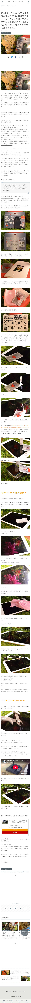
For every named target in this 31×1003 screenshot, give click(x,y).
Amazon (15, 829)
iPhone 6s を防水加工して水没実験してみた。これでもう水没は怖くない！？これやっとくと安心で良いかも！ (15, 143)
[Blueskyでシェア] (12, 57)
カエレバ (18, 825)
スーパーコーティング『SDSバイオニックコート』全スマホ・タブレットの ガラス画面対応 (18, 821)
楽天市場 (15, 832)
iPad (20, 872)
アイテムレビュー (7, 869)
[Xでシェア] (8, 57)
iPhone (27, 872)
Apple (4, 872)
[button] (23, 57)
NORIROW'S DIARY (15, 2)
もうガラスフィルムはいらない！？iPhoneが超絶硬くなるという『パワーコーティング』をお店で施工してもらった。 (15, 137)
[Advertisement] (15, 64)
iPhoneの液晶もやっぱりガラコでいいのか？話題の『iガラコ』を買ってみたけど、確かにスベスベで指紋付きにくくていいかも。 (15, 131)
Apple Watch (13, 872)
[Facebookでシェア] (15, 57)
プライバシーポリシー (15, 996)
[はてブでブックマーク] (19, 57)
